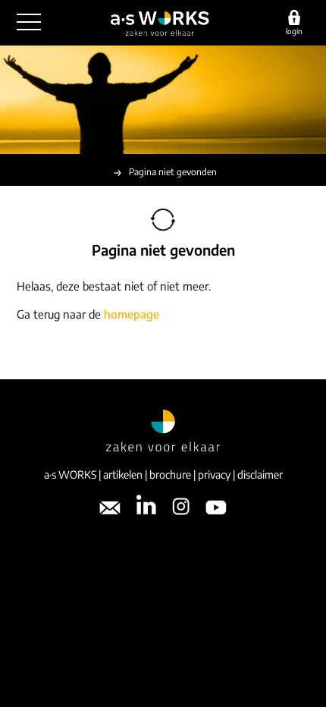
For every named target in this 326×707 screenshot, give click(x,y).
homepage (131, 314)
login (294, 31)
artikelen (123, 474)
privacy (214, 474)
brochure (170, 474)
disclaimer (260, 474)
